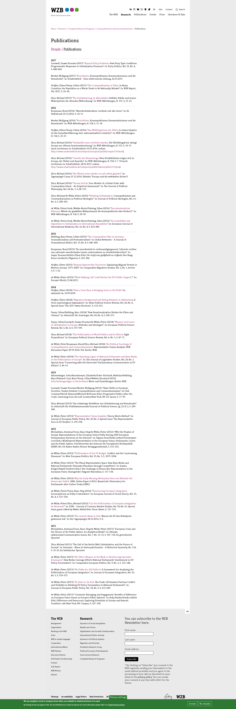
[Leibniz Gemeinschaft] (168, 696)
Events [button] (154, 15)
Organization (56, 627)
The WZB (57, 619)
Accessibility (67, 696)
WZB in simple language (60, 639)
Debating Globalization (101, 195)
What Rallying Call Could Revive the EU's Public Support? (103, 277)
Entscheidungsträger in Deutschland (69, 381)
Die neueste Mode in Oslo (88, 516)
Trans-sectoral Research (89, 655)
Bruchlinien (83, 75)
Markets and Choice (88, 627)
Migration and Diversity (89, 643)
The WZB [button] (114, 15)
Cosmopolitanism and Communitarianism (115, 29)
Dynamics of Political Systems (92, 639)
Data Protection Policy (117, 705)
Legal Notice (81, 696)
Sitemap (54, 696)
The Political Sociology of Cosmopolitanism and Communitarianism (91, 346)
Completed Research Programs (81, 29)
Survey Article (80, 183)
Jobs (160, 9)
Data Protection (96, 696)
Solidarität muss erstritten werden (90, 142)
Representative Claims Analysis (90, 416)
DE (154, 9)
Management (56, 623)
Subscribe (131, 659)
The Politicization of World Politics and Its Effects (98, 334)
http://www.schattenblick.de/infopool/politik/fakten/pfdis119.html (85, 167)
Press (53, 635)
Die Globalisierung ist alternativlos (90, 98)
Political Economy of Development (94, 651)
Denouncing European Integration (110, 490)
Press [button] (162, 15)
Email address (132, 649)
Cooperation (56, 643)
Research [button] (126, 15)
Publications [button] (141, 15)
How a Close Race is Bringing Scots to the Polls (97, 290)
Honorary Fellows (58, 655)
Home (53, 29)
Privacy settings (118, 697)
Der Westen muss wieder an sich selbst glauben (97, 173)
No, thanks (204, 703)
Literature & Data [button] (177, 15)
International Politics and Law (92, 635)
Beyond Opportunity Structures (90, 264)
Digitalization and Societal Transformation (97, 631)
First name (130, 630)
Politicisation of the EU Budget (90, 453)
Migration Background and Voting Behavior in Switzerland (103, 299)
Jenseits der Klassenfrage (86, 158)
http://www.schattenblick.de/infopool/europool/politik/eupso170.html (87, 151)
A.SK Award (55, 667)
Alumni (54, 674)
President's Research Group (91, 647)
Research (62, 29)
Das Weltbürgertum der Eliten (103, 130)
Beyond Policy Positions (97, 63)
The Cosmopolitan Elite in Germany (106, 236)
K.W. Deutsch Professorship (61, 659)
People (56, 49)
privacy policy (145, 677)
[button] (185, 29)
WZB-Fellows (56, 651)
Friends (54, 663)
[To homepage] (61, 11)
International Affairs (59, 647)
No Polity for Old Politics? (88, 569)
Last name (130, 639)
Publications (72, 49)
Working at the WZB (58, 631)
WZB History (56, 671)
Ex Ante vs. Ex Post (84, 582)
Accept (192, 703)
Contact (169, 9)
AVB (108, 696)
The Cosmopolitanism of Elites (103, 85)
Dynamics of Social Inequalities (92, 623)
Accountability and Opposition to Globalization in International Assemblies (90, 222)
